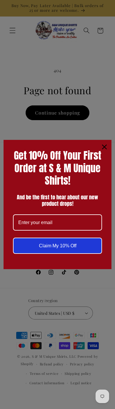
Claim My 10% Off (57, 245)
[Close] (104, 147)
